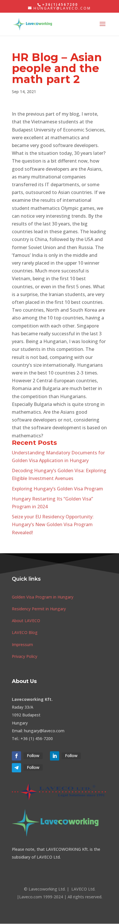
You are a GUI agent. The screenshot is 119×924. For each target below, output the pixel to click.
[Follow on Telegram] (16, 767)
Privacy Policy (24, 656)
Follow (33, 755)
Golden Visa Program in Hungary (42, 597)
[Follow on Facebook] (16, 756)
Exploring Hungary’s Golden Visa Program (57, 488)
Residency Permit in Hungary (39, 608)
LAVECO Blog (25, 632)
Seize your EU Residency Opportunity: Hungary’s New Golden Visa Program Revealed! (53, 524)
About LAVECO (26, 620)
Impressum (22, 644)
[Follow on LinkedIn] (54, 756)
